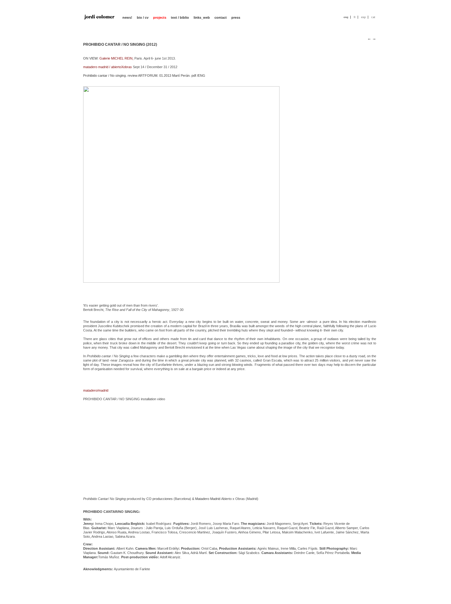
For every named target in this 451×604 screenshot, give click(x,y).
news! (127, 17)
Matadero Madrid (207, 499)
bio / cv (142, 17)
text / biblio (180, 17)
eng (346, 17)
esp (363, 17)
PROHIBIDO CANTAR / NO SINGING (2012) (120, 44)
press (235, 17)
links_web (202, 17)
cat (373, 17)
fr (355, 17)
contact (220, 17)
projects (159, 17)
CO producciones (159, 499)
